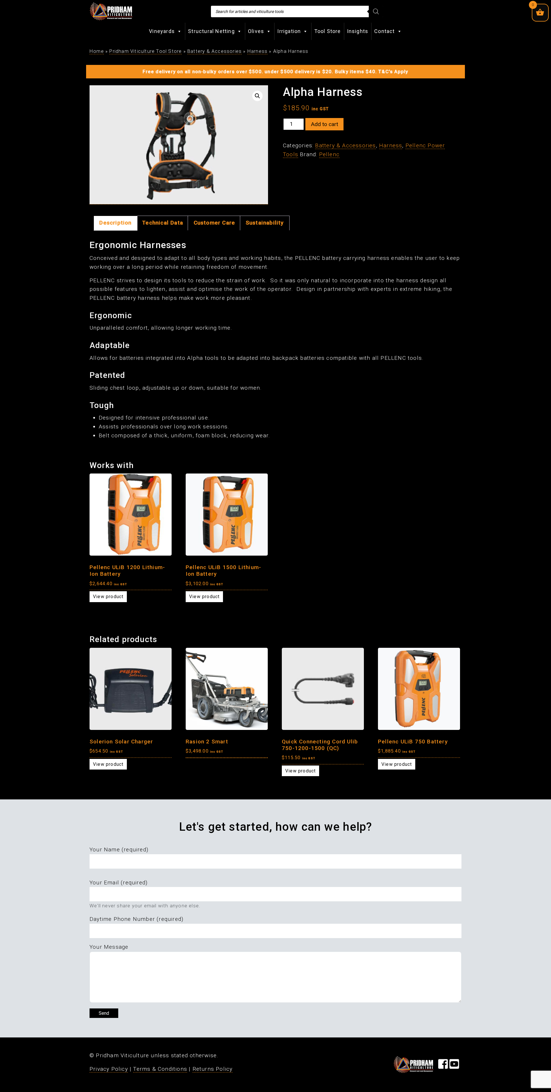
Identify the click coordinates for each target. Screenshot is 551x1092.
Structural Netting (211, 31)
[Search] (376, 11)
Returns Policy (213, 1069)
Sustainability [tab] (265, 222)
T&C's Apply (393, 71)
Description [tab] (115, 222)
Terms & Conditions (160, 1069)
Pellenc (329, 154)
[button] (257, 96)
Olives (256, 31)
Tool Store (327, 31)
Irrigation (289, 31)
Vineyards (162, 31)
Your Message (109, 947)
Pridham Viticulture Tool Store (145, 51)
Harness (257, 51)
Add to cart (324, 124)
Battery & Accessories (214, 51)
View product (108, 596)
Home (97, 51)
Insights (357, 31)
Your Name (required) (119, 849)
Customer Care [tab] (214, 222)
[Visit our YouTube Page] (454, 1066)
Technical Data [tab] (162, 222)
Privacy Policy (109, 1069)
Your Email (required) (119, 882)
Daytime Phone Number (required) (136, 919)
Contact (384, 31)
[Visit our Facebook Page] (443, 1066)
